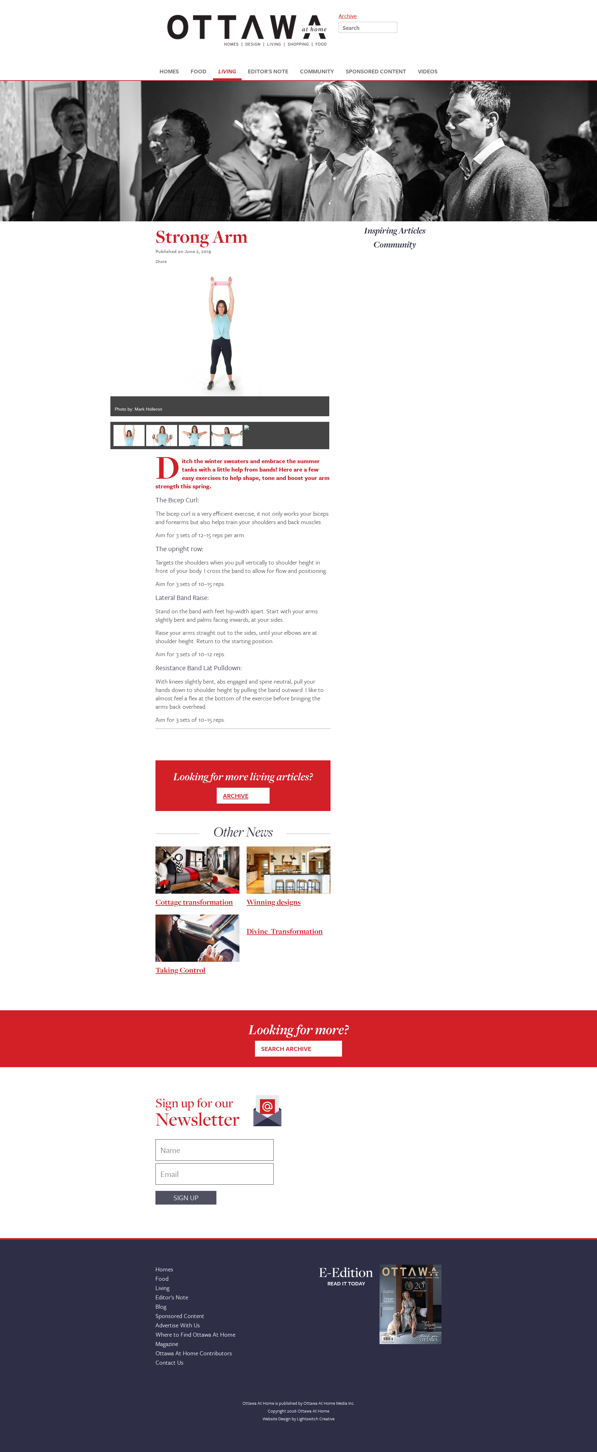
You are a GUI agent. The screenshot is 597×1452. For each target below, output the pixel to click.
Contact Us (169, 1362)
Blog (160, 1306)
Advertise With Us (177, 1325)
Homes (164, 1269)
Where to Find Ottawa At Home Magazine (195, 1339)
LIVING (227, 71)
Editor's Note (171, 1297)
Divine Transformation (285, 931)
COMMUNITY (317, 71)
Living (162, 1288)
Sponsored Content (179, 1315)
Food (162, 1278)
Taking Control (180, 970)
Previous (101, 344)
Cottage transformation (194, 902)
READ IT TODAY (346, 1283)
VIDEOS (427, 71)
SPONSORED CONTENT (376, 71)
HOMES (169, 71)
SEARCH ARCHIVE (286, 1048)
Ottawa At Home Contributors (193, 1353)
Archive (348, 15)
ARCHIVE (235, 795)
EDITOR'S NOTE (268, 71)
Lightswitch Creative (316, 1418)
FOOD (198, 71)
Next (338, 344)
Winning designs (274, 902)
